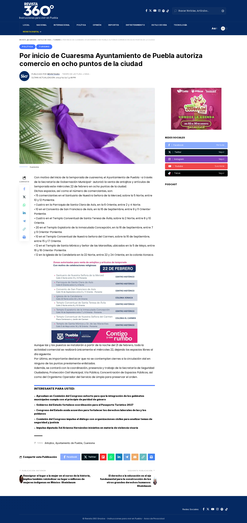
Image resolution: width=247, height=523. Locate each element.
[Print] (24, 237)
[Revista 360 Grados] (38, 11)
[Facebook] (146, 10)
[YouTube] (155, 10)
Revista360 (53, 74)
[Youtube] (196, 166)
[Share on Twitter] (24, 197)
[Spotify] (163, 11)
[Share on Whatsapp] (24, 205)
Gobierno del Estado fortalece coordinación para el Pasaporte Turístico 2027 (84, 404)
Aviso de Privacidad (154, 518)
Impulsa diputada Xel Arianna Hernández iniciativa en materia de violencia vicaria (87, 427)
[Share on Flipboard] (103, 457)
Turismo (44, 46)
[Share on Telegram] (24, 221)
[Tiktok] (196, 173)
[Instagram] (159, 10)
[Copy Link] (24, 229)
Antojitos (49, 443)
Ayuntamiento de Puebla (68, 443)
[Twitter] (150, 10)
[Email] (134, 457)
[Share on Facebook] (24, 189)
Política (27, 46)
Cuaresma (89, 443)
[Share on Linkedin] (24, 213)
